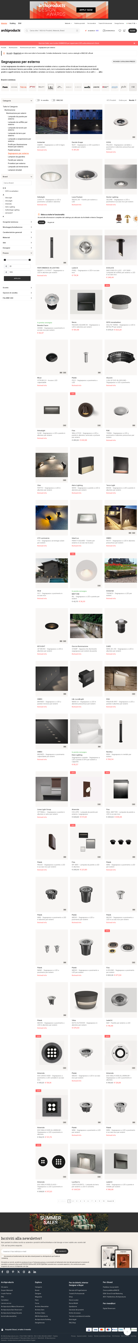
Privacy (73, 1336)
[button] (68, 23)
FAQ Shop (72, 1323)
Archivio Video (40, 1313)
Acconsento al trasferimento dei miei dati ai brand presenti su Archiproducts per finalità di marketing (31, 1257)
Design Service (119, 23)
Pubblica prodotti (79, 23)
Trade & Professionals (105, 23)
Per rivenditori (91, 23)
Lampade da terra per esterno (17, 134)
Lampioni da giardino (16, 157)
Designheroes (40, 1323)
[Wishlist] (120, 30)
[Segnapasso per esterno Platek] (5, 87)
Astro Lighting (10, 207)
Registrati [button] (17, 53)
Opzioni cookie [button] (81, 1336)
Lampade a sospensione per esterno (19, 140)
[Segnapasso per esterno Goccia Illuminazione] (114, 87)
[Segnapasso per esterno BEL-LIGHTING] (59, 87)
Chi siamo (4, 1287)
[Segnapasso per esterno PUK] (123, 87)
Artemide (8, 204)
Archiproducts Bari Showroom (11, 1310)
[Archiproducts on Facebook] (3, 1272)
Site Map (133, 1336)
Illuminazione (10, 110)
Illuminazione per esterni (16, 113)
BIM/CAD (59, 100)
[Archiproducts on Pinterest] (13, 1272)
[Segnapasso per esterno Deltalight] (69, 87)
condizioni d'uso (26, 1262)
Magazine (38, 1297)
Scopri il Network (7, 1290)
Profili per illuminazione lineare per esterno (17, 145)
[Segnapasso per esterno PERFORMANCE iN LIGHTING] (105, 87)
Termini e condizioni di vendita (79, 1316)
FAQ (2, 1297)
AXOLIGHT (9, 213)
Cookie (90, 1336)
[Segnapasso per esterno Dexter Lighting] (96, 87)
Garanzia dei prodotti (76, 1310)
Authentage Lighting (12, 210)
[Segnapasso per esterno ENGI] (32, 87)
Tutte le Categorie (10, 106)
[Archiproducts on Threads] (24, 1272)
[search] (27, 30)
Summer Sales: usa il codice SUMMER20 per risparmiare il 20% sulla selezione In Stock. (69, 43)
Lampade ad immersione (18, 167)
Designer (38, 1293)
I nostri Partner (6, 1293)
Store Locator (74, 1300)
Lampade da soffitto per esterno (17, 123)
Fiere (36, 1300)
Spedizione (73, 1306)
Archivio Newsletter (42, 1306)
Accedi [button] (132, 31)
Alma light (8, 198)
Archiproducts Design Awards (11, 1313)
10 (103, 1201)
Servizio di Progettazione (78, 1290)
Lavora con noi (6, 1303)
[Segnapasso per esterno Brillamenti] (41, 87)
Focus (37, 1303)
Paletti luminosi (14, 150)
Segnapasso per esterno (18, 153)
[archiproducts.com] (10, 30)
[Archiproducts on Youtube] (29, 1272)
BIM (19, 23)
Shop (71, 1297)
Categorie (38, 1287)
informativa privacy (39, 1262)
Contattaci (4, 1300)
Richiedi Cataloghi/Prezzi (124, 61)
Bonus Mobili (73, 1303)
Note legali (72, 1319)
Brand (37, 1290)
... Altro (99, 72)
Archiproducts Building (43, 1319)
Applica (17, 278)
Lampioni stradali (15, 170)
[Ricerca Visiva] (77, 30)
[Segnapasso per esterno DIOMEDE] (14, 87)
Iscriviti (62, 1251)
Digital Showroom (109, 1308)
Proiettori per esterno (16, 163)
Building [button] (12, 23)
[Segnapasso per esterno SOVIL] (87, 87)
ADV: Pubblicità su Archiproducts (114, 1297)
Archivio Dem (39, 1310)
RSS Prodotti (125, 1336)
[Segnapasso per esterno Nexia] (23, 87)
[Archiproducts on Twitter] (18, 1272)
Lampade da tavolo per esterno (17, 129)
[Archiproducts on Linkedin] (34, 1272)
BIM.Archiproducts (41, 1316)
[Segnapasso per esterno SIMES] (78, 87)
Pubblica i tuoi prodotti (111, 1287)
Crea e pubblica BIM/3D (111, 1290)
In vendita (45, 100)
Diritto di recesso (75, 1313)
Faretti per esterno (15, 160)
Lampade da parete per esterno (17, 117)
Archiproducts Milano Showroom (12, 1306)
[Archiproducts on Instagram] (8, 1272)
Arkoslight (8, 201)
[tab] (71, 23)
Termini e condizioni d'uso (102, 1336)
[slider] (5, 260)
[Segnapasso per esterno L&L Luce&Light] (50, 87)
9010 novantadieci (11, 191)
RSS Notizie (116, 1336)
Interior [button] (4, 23)
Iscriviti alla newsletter (9, 1316)
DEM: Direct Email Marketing (113, 1293)
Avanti (109, 1201)
